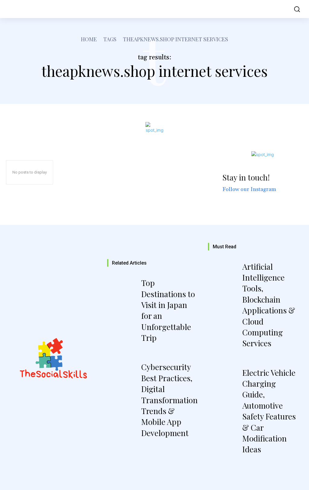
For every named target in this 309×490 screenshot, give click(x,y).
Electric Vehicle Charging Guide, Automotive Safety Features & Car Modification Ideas (269, 411)
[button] (295, 9)
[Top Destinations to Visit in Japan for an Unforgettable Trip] (123, 295)
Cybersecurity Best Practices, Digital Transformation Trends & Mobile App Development (169, 400)
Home (89, 39)
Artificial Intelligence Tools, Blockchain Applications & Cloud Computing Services (268, 305)
